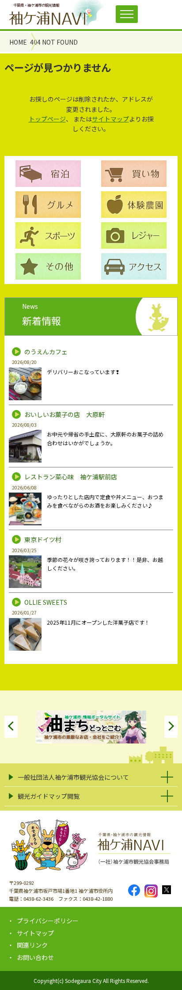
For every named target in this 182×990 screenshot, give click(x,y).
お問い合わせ (35, 957)
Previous (11, 727)
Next (171, 727)
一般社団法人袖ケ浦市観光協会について (73, 777)
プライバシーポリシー (48, 920)
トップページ (47, 118)
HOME (18, 42)
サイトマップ (110, 118)
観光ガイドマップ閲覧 (49, 796)
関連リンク (32, 945)
